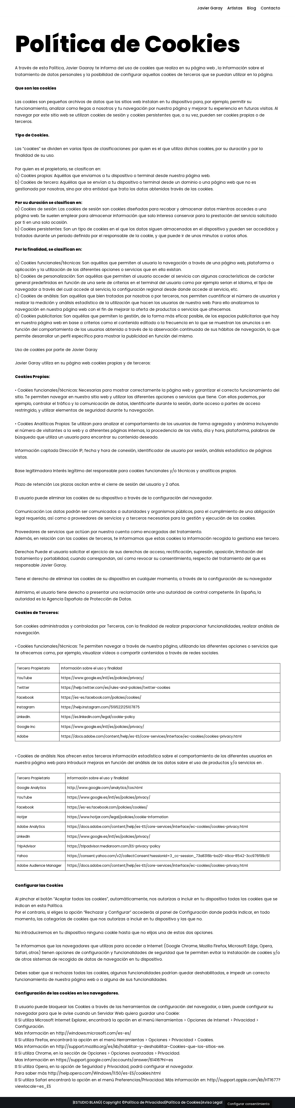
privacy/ (137, 677)
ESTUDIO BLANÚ (87, 1102)
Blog (251, 8)
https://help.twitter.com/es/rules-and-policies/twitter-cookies (115, 687)
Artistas (234, 8)
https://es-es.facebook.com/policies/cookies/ (101, 697)
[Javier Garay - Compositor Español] (29, 8)
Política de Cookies (183, 1102)
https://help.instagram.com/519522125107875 (100, 707)
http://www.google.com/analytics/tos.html (104, 787)
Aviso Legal (212, 1102)
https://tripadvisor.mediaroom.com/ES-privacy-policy (113, 846)
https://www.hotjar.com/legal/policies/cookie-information (117, 816)
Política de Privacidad (145, 1102)
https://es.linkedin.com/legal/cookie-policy (98, 716)
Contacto (270, 8)
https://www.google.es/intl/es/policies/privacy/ (102, 726)
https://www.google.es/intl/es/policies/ (95, 677)
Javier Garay (210, 8)
